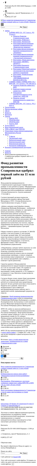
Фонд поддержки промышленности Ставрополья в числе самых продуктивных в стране (18, 391)
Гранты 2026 (13, 124)
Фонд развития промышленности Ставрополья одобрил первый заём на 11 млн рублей (17, 367)
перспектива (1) (14, 405)
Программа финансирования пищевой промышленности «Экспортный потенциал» (23, 56)
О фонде (12, 136)
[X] (5, 356)
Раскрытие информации (17, 145)
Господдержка (10, 107)
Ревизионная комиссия (17, 144)
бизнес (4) (15, 404)
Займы (7, 31)
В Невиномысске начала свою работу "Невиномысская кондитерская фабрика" (15, 375)
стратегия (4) (23, 404)
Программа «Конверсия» (22, 42)
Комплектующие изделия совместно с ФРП (22, 90)
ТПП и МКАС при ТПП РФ (15, 129)
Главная (7, 151)
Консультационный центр (14, 127)
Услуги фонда (10, 125)
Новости (8, 113)
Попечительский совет (17, 142)
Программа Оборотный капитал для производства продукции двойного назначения (24, 70)
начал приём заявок (9, 332)
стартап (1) (4, 405)
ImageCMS (17, 457)
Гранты (7, 116)
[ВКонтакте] (2, 356)
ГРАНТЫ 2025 (14, 122)
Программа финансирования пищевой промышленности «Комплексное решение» (23, 45)
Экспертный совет (15, 138)
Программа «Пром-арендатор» (24, 60)
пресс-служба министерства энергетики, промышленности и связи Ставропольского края (14, 341)
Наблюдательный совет (17, 140)
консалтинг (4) (6, 404)
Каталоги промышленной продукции (18, 147)
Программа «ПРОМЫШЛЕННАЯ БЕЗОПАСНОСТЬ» (21, 78)
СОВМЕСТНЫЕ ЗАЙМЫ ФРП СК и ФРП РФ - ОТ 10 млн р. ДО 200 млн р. (22, 82)
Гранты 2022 (13, 118)
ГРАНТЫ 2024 (14, 120)
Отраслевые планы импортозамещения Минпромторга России (18, 132)
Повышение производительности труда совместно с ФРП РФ (22, 94)
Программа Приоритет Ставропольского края (21, 66)
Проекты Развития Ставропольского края (21, 37)
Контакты (8, 114)
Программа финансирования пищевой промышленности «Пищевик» (23, 50)
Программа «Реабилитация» (23, 74)
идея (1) (31, 404)
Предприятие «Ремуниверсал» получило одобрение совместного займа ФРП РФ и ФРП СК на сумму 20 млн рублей (17, 383)
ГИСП (7, 111)
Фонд (7, 134)
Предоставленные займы (13, 109)
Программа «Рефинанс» (21, 40)
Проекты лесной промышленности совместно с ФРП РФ (24, 100)
